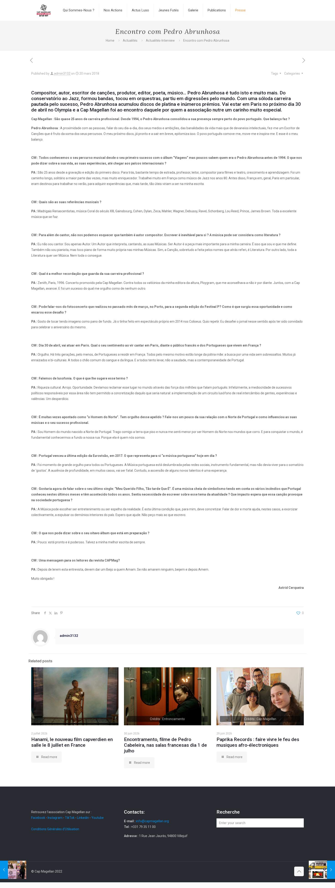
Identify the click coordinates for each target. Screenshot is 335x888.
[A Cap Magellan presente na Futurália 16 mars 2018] (13, 870)
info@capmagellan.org (152, 821)
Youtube (97, 818)
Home (110, 40)
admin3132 (62, 73)
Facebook (38, 818)
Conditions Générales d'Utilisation (55, 829)
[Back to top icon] (299, 871)
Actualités (130, 40)
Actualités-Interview (160, 40)
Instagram (55, 818)
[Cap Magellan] (44, 10)
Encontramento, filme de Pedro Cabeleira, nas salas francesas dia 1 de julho (165, 745)
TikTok (70, 818)
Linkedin (83, 818)
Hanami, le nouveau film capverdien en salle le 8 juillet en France (72, 742)
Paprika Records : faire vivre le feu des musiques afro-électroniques (257, 742)
